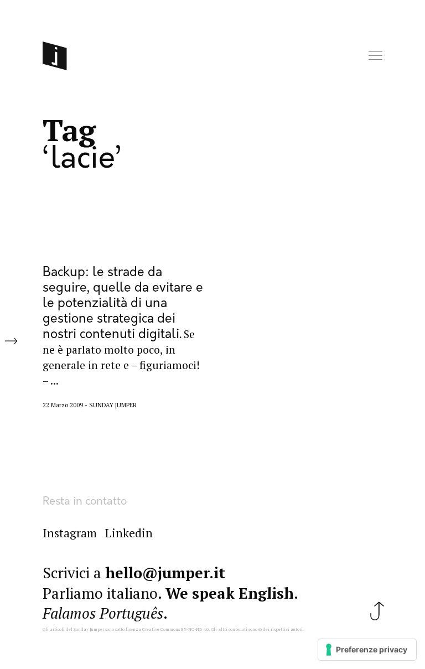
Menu (376, 56)
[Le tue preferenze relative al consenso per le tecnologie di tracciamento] (367, 649)
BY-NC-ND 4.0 (195, 629)
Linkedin (129, 533)
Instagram (70, 533)
